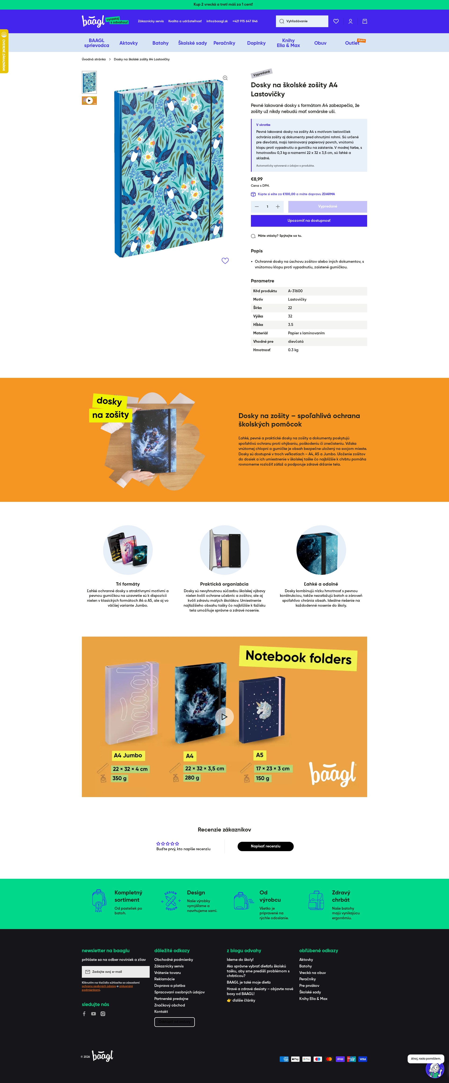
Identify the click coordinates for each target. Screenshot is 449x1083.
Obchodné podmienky (173, 960)
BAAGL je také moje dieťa (249, 983)
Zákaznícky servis (169, 966)
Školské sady (310, 992)
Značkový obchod (169, 1005)
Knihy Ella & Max (313, 999)
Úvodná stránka (94, 59)
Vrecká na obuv (312, 973)
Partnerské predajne (171, 999)
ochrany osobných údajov (99, 986)
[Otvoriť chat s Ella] (435, 1069)
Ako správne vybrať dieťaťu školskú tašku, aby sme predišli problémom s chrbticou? (258, 971)
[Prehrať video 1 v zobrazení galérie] (89, 100)
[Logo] (105, 21)
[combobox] (302, 21)
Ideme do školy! (240, 960)
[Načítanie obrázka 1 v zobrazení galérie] (89, 82)
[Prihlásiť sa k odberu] (144, 972)
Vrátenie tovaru (167, 973)
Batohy (305, 966)
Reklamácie (164, 979)
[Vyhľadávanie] (280, 21)
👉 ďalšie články (241, 1001)
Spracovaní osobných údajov (179, 992)
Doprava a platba (169, 986)
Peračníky (307, 979)
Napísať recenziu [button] (265, 846)
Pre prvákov (309, 986)
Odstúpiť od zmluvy (175, 1022)
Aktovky (306, 960)
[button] (364, 21)
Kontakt (161, 1012)
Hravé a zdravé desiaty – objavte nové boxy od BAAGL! (260, 991)
